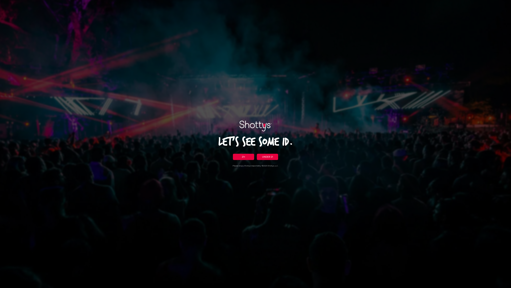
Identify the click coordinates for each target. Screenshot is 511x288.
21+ (243, 157)
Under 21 (267, 157)
